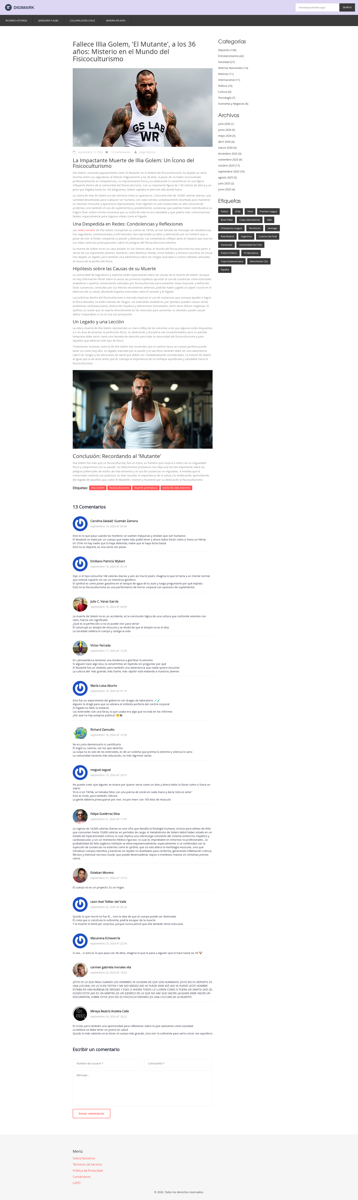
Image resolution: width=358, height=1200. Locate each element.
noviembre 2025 (230, 159)
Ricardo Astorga (16, 20)
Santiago (272, 228)
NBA (269, 219)
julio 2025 (226, 183)
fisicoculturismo (119, 487)
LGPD (77, 1183)
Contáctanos (82, 1177)
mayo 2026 (226, 135)
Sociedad (226, 62)
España (225, 269)
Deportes (227, 50)
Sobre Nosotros (84, 1158)
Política (225, 86)
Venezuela (226, 244)
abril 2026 (226, 141)
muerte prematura (146, 487)
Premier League (268, 211)
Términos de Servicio (87, 1164)
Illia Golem (97, 487)
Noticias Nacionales (233, 68)
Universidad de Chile (250, 244)
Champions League (231, 228)
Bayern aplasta (115, 20)
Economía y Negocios (233, 103)
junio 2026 (226, 129)
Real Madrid (227, 236)
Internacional (229, 80)
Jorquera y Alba (48, 20)
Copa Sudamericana (232, 261)
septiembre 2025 (231, 171)
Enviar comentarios (91, 1113)
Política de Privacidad (88, 1171)
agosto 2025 (227, 177)
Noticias (225, 74)
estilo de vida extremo (176, 487)
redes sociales (86, 230)
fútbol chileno (229, 253)
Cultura (224, 91)
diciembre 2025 (229, 153)
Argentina (246, 236)
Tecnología (226, 97)
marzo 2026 (227, 147)
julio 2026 (226, 124)
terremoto (255, 228)
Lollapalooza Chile (82, 20)
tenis (250, 211)
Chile (237, 211)
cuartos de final (268, 236)
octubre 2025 (229, 165)
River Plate (227, 219)
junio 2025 (226, 189)
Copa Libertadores (249, 219)
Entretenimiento (231, 56)
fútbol (224, 211)
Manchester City (259, 261)
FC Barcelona (251, 253)
